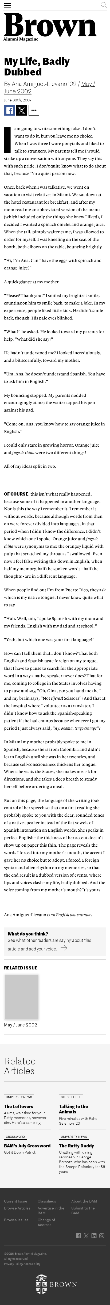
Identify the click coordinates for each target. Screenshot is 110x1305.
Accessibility (31, 1264)
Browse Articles (17, 1208)
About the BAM (84, 1201)
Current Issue (15, 1201)
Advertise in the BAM (51, 1210)
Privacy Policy (13, 1264)
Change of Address (46, 1222)
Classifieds (47, 1201)
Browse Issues (16, 1220)
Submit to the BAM (83, 1210)
